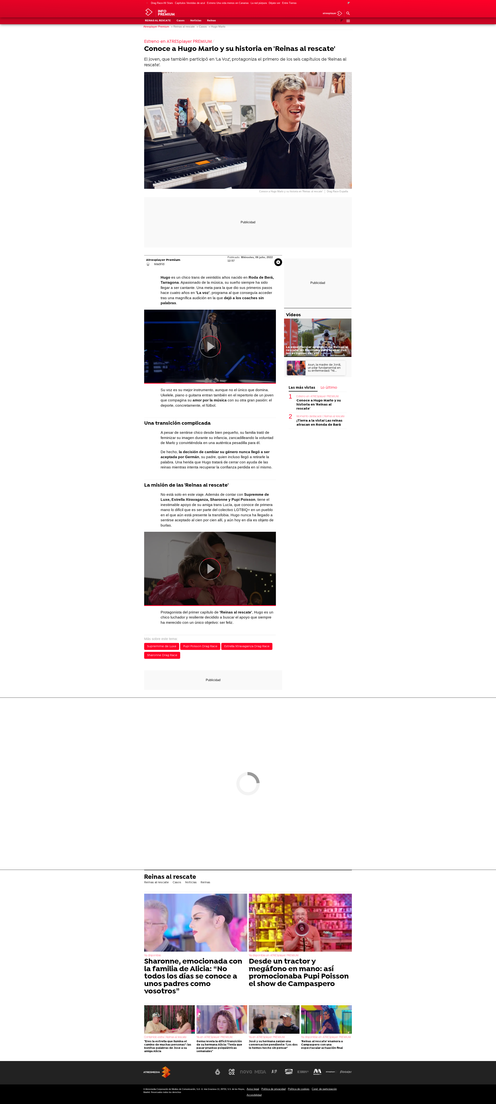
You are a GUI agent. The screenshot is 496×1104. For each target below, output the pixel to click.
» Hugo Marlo (217, 26)
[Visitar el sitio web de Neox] (232, 1072)
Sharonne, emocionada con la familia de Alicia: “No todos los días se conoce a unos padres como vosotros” (193, 976)
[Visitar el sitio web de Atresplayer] (332, 1072)
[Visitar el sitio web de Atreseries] (274, 1072)
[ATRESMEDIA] (156, 1072)
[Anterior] (147, 3)
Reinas (211, 20)
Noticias (195, 20)
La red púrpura (259, 3)
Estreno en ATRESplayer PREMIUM (317, 396)
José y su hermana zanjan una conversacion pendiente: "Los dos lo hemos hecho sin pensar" (273, 1045)
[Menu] (348, 21)
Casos (180, 20)
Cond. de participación (324, 1089)
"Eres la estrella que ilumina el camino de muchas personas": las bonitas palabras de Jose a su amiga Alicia (167, 1046)
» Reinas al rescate (183, 26)
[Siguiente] (349, 3)
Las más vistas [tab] (302, 388)
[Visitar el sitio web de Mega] (260, 1072)
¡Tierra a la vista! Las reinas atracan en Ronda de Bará (319, 423)
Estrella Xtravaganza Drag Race (247, 646)
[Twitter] (148, 264)
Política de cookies (298, 1089)
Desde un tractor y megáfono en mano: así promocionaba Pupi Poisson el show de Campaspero (299, 973)
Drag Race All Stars (162, 3)
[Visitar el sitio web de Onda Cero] (289, 1072)
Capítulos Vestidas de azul (190, 3)
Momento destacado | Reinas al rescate (320, 416)
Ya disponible (152, 955)
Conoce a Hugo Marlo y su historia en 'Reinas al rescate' (318, 405)
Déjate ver (274, 3)
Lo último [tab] (329, 388)
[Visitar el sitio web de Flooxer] (346, 1072)
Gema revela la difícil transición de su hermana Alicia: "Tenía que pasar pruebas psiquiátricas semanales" (219, 1046)
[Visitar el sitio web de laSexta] (217, 1072)
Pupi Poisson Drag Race (200, 646)
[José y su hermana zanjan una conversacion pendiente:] (274, 1019)
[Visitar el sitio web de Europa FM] (303, 1072)
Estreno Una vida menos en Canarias (228, 3)
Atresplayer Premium (156, 26)
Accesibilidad (254, 1095)
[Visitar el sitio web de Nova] (246, 1072)
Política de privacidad (273, 1089)
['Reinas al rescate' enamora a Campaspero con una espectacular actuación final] (326, 1019)
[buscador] (348, 13)
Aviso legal (253, 1089)
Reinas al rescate (158, 20)
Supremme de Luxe (161, 646)
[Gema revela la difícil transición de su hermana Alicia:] (221, 1019)
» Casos (202, 26)
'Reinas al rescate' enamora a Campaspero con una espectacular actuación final (322, 1045)
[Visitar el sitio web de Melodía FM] (317, 1072)
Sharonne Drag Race (162, 655)
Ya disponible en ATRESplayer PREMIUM (274, 955)
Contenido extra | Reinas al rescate (165, 1037)
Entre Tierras (289, 3)
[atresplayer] (331, 13)
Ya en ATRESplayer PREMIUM (214, 1037)
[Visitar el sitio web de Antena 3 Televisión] (203, 1073)
